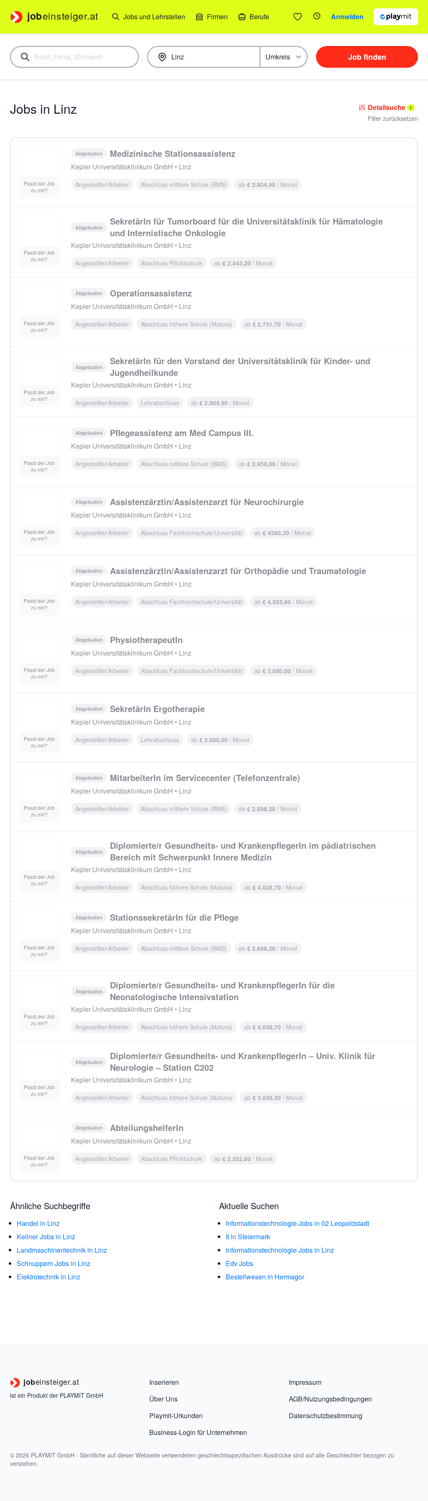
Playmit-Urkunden (176, 1415)
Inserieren (164, 1382)
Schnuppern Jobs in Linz (53, 1263)
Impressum (305, 1382)
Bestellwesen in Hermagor (265, 1276)
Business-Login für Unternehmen (198, 1432)
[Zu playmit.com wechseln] (396, 16)
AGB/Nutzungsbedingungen (330, 1399)
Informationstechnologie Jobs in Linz (280, 1250)
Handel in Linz (38, 1223)
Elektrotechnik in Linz (48, 1276)
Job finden (367, 56)
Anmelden (347, 16)
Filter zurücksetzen (393, 118)
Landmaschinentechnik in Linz (62, 1250)
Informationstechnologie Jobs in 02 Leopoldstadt (297, 1223)
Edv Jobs (239, 1263)
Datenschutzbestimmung (325, 1415)
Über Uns (163, 1399)
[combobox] (74, 57)
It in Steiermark (248, 1236)
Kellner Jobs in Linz (46, 1236)
